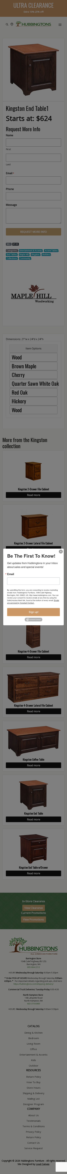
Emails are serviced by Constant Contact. (33, 601)
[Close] (61, 551)
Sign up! (33, 612)
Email (10, 574)
